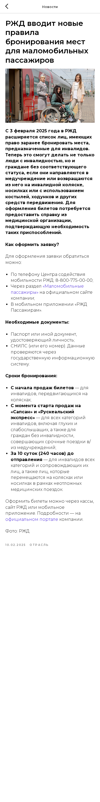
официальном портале (31, 519)
